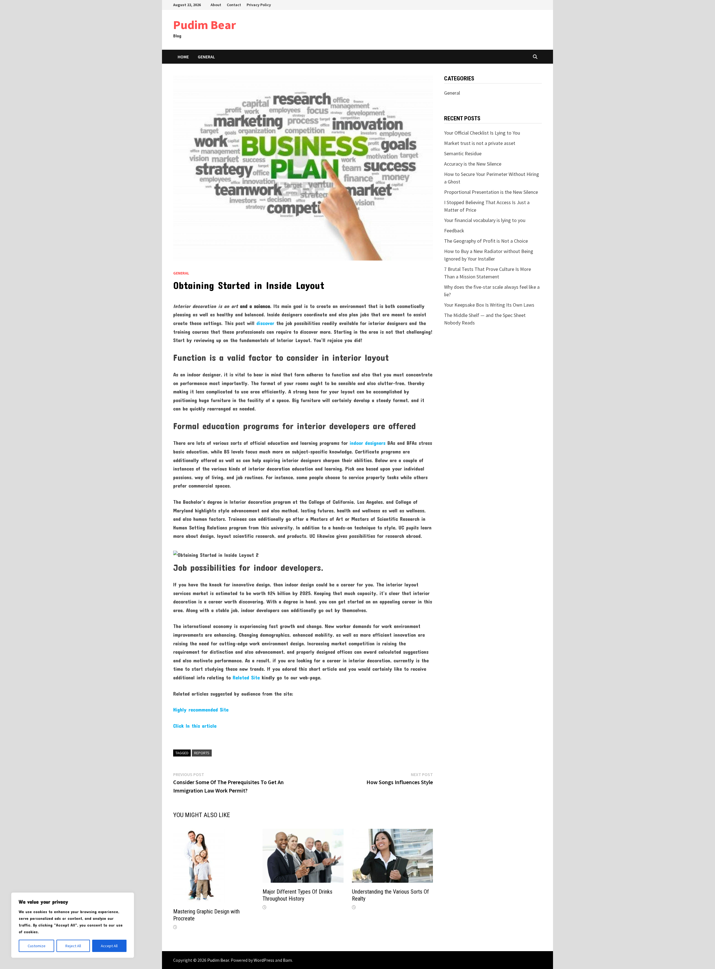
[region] (72, 925)
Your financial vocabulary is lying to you (484, 220)
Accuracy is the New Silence (472, 164)
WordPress (264, 960)
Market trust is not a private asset (479, 143)
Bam (287, 960)
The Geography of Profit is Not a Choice (486, 241)
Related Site (246, 677)
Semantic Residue (463, 153)
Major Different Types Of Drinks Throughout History (297, 895)
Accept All (109, 945)
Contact (234, 4)
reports (201, 752)
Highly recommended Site (200, 710)
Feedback (454, 230)
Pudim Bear (204, 24)
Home (183, 56)
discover (265, 323)
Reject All (73, 945)
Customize (37, 945)
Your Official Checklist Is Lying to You (482, 133)
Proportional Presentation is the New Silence (491, 192)
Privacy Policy (259, 4)
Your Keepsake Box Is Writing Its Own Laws (489, 305)
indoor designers (367, 443)
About (216, 4)
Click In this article (194, 726)
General (206, 56)
